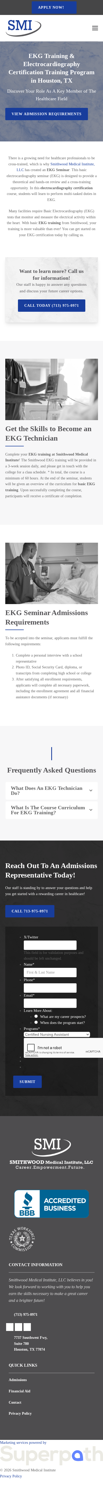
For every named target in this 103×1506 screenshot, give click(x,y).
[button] (95, 28)
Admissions (18, 1380)
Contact (15, 1402)
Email (29, 995)
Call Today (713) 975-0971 (51, 306)
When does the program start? (62, 1023)
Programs (32, 1029)
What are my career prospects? (63, 1017)
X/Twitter (31, 937)
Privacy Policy (20, 1413)
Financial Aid (19, 1391)
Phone (29, 980)
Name (29, 964)
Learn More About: (38, 1011)
